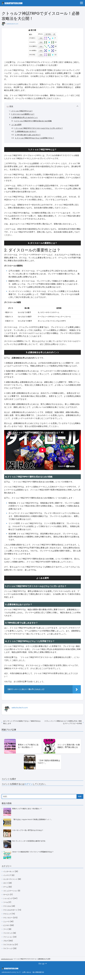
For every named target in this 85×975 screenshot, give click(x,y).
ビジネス (6, 925)
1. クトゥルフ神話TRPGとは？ (22, 111)
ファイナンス (8, 933)
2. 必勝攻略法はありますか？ (25, 131)
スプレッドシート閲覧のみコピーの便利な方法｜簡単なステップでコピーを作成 (63, 722)
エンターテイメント (10, 879)
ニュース (6, 921)
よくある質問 (16, 124)
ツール (5, 902)
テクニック (7, 914)
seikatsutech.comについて (11, 972)
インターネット (8, 871)
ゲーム (5, 887)
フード (5, 929)
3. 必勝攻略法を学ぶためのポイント (24, 117)
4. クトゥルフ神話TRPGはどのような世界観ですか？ (34, 138)
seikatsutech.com (12, 24)
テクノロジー (8, 918)
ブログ (5, 941)
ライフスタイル (8, 944)
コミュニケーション (10, 891)
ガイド (5, 883)
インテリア (7, 875)
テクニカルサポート (10, 910)
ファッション (8, 937)
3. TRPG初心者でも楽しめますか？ (28, 135)
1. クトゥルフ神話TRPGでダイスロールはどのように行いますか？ (38, 128)
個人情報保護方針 (38, 972)
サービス (6, 894)
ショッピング (8, 898)
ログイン (28, 784)
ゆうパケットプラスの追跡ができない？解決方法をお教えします (22, 722)
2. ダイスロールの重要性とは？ (23, 114)
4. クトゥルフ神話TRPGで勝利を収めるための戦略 (33, 121)
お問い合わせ (26, 972)
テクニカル (7, 906)
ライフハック (8, 948)
